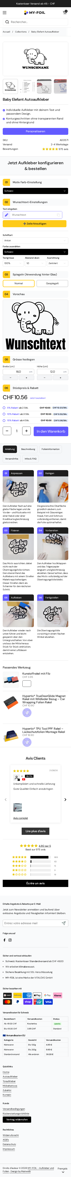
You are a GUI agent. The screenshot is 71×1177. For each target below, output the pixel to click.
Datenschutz (9, 1144)
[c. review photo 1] (17, 807)
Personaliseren (35, 131)
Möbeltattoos (10, 1085)
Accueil (6, 31)
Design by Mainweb (20, 1171)
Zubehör (7, 1090)
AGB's (6, 1139)
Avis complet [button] (20, 818)
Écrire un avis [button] (35, 883)
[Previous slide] (6, 799)
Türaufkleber (9, 1081)
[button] (64, 12)
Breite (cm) (15, 372)
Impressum (9, 1148)
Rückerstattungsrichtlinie (16, 1113)
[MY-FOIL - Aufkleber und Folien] (34, 12)
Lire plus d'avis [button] (36, 831)
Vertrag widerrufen (16, 1119)
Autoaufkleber (10, 1076)
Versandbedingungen (14, 1108)
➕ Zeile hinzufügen (34, 223)
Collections (20, 31)
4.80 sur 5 (45, 845)
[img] (21, 771)
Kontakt (7, 1094)
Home (6, 1072)
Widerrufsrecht (11, 1135)
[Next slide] (65, 799)
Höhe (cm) (49, 372)
